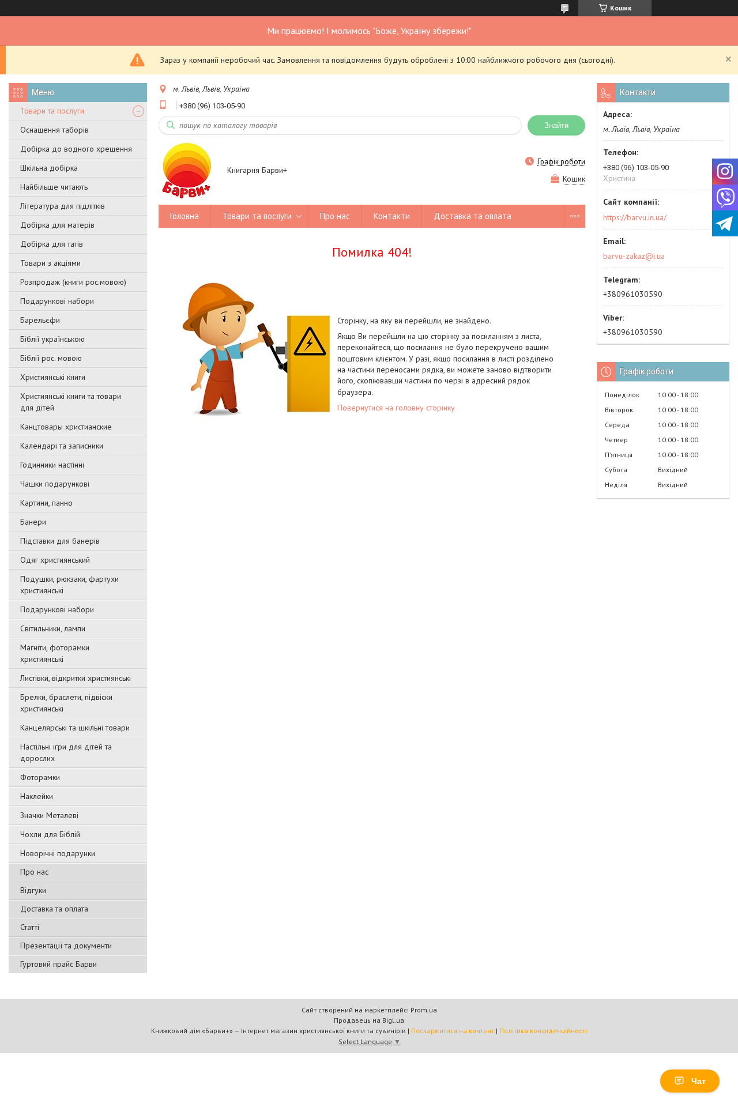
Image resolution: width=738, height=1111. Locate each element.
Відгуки (33, 890)
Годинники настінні (52, 465)
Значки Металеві (49, 815)
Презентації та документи (66, 945)
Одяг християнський (55, 560)
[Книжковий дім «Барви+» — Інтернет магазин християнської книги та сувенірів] (187, 170)
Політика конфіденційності (543, 1030)
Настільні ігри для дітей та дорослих (66, 752)
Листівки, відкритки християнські (75, 678)
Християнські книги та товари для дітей (70, 402)
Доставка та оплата (54, 908)
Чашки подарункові (54, 484)
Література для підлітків (62, 206)
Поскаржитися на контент (452, 1030)
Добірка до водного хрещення (76, 149)
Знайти (556, 125)
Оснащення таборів (54, 130)
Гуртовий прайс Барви (58, 964)
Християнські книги (52, 377)
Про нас (34, 872)
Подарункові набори (57, 301)
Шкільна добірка (49, 168)
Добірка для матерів (57, 225)
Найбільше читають (54, 187)
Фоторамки (40, 777)
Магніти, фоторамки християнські (54, 653)
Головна (184, 216)
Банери (33, 522)
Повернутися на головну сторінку (396, 407)
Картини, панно (46, 503)
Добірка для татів (51, 244)
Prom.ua (424, 1009)
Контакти (392, 216)
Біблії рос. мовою (51, 358)
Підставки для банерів (60, 541)
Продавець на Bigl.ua (369, 1020)
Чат (698, 1081)
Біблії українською (52, 339)
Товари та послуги (52, 111)
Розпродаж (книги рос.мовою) (73, 282)
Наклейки (36, 796)
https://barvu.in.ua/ (635, 217)
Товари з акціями (50, 263)
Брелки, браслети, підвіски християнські (66, 703)
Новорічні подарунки (57, 853)
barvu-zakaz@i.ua (634, 256)
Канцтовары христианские (66, 426)
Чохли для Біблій (50, 834)
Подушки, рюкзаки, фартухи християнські (69, 585)
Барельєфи (40, 320)
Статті (29, 927)
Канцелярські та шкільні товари (75, 727)
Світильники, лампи (52, 628)
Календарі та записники (61, 445)
